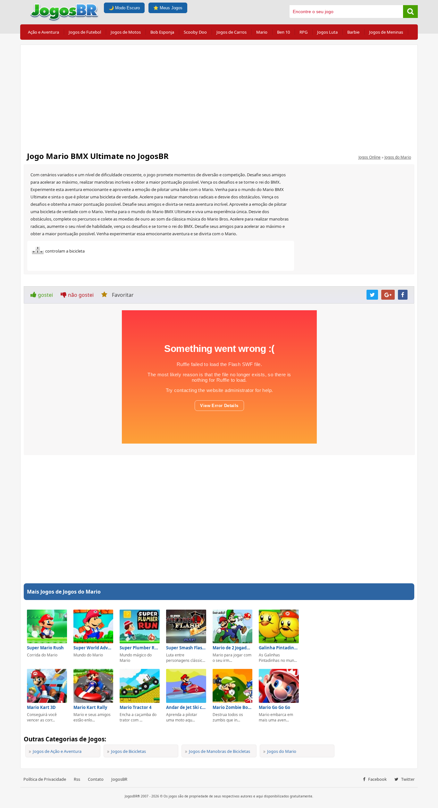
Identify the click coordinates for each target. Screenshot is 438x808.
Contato (96, 779)
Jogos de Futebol (85, 32)
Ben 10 (283, 32)
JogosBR (119, 779)
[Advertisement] (219, 96)
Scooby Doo (195, 32)
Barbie (353, 32)
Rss (77, 779)
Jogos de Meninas (386, 32)
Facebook (377, 779)
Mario (261, 32)
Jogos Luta (327, 32)
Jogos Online (369, 157)
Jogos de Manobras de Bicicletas (219, 751)
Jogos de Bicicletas (128, 751)
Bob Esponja (162, 32)
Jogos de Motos (126, 32)
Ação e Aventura (43, 32)
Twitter (407, 779)
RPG (303, 32)
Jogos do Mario (397, 157)
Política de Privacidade (44, 779)
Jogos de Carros (231, 32)
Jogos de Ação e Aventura (57, 751)
